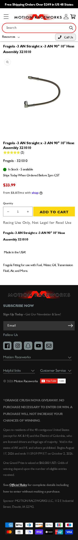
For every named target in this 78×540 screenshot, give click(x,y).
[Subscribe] (70, 325)
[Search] (71, 27)
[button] (11, 37)
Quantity (8, 203)
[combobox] (39, 28)
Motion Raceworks (26, 381)
